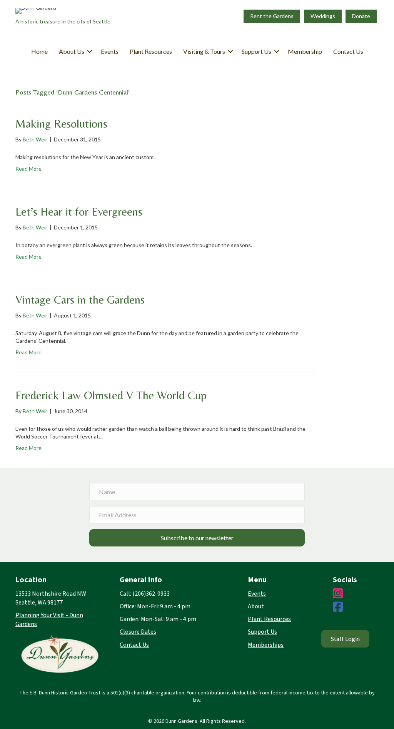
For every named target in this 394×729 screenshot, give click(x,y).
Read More (28, 168)
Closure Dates (138, 632)
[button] (89, 51)
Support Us (256, 51)
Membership (305, 51)
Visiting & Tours (204, 51)
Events (110, 51)
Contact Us (348, 51)
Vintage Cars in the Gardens (80, 299)
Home (39, 51)
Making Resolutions (61, 123)
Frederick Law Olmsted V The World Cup (111, 395)
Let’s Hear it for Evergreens (78, 211)
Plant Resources (151, 51)
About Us (71, 51)
